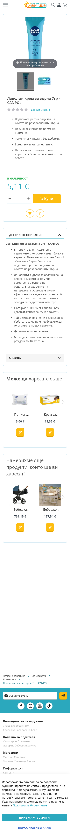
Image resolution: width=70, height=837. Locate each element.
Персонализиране (34, 827)
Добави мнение (40, 109)
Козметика (9, 679)
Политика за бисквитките (30, 805)
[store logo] (34, 5)
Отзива (15, 358)
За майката (39, 676)
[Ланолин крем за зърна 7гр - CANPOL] (25, 81)
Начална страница (14, 676)
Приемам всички (34, 817)
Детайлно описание (25, 235)
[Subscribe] (63, 696)
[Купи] (20, 432)
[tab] (35, 235)
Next (63, 402)
